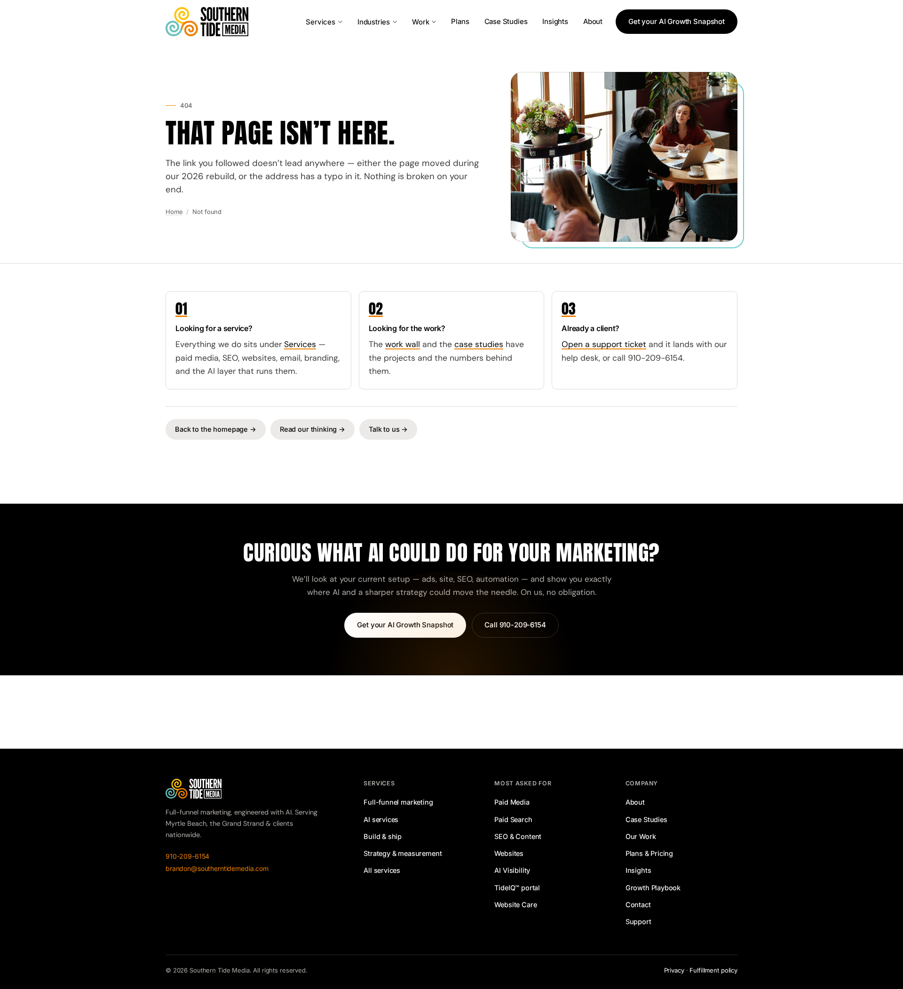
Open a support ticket (604, 344)
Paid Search (513, 819)
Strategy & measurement (403, 853)
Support (638, 922)
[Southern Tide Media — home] (207, 21)
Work (420, 21)
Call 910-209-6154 (515, 624)
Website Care (515, 905)
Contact (638, 905)
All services (382, 870)
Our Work (641, 836)
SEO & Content (517, 836)
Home (174, 211)
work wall (402, 344)
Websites (508, 853)
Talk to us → (388, 429)
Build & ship (383, 836)
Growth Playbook (653, 888)
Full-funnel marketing (398, 802)
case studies (478, 344)
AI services (381, 819)
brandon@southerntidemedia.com (217, 868)
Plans (460, 21)
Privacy (674, 970)
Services (320, 21)
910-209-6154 (187, 856)
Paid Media (511, 802)
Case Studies (506, 21)
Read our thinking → (312, 429)
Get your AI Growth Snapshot (676, 21)
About (592, 21)
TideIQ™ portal (517, 888)
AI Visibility (512, 870)
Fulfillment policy (713, 970)
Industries (373, 21)
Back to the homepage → (215, 429)
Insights (555, 21)
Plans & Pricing (649, 853)
